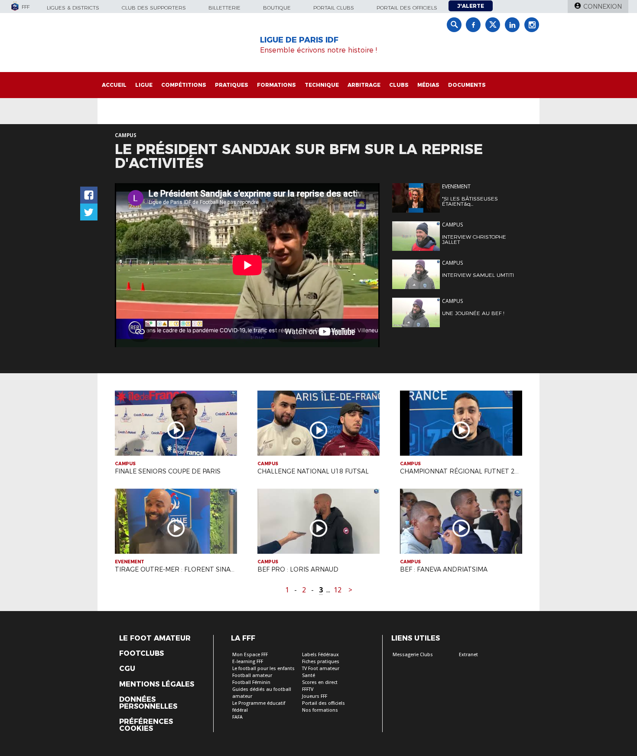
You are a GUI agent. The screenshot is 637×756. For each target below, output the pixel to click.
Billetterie (224, 7)
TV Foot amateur (320, 668)
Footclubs (141, 653)
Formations (276, 85)
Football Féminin (251, 682)
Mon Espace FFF (250, 654)
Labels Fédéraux (320, 654)
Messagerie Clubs (413, 654)
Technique (322, 85)
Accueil (114, 85)
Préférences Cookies (146, 725)
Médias (428, 85)
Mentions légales (156, 684)
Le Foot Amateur (155, 638)
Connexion (602, 6)
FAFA (237, 717)
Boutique (277, 7)
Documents (467, 85)
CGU (127, 668)
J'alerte (470, 6)
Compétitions (183, 85)
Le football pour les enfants (263, 668)
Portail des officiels (407, 7)
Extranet (468, 654)
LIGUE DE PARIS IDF (299, 40)
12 (337, 590)
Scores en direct (320, 682)
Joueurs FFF (314, 696)
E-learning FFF (247, 661)
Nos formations (320, 710)
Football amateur (252, 675)
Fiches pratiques (320, 661)
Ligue (144, 85)
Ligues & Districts (73, 7)
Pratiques (231, 85)
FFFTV (307, 689)
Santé (308, 675)
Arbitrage (364, 85)
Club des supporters (154, 7)
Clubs (399, 85)
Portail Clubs (333, 7)
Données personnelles (148, 703)
